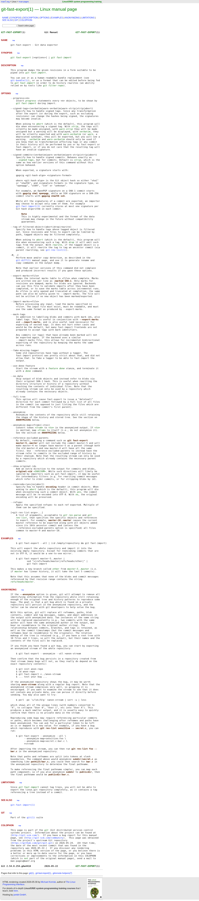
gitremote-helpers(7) (62, 873)
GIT (16, 20)
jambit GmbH (19, 895)
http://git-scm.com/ (25, 835)
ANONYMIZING (72, 18)
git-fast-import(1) (28, 206)
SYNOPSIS (15, 18)
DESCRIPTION (30, 18)
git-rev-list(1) (56, 250)
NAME (5, 18)
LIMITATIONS (88, 18)
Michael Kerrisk (48, 882)
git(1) (31, 817)
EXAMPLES (57, 18)
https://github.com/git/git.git (32, 843)
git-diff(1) (23, 260)
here (16, 891)
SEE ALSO (7, 20)
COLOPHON (26, 20)
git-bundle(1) (19, 80)
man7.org (5, 1)
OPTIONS (44, 18)
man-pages (24, 1)
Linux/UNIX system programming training (82, 1)
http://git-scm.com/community (44, 838)
